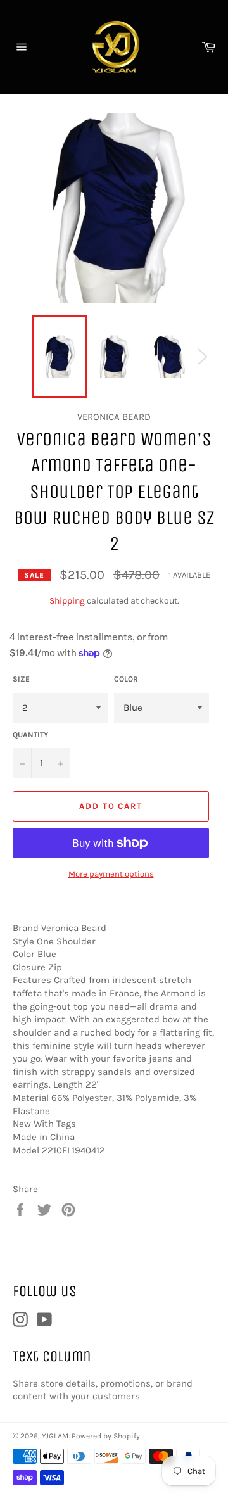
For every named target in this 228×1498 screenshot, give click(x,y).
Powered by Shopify (106, 1435)
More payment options (111, 874)
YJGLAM (55, 1435)
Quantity (30, 734)
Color (126, 679)
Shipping (67, 600)
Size (21, 679)
